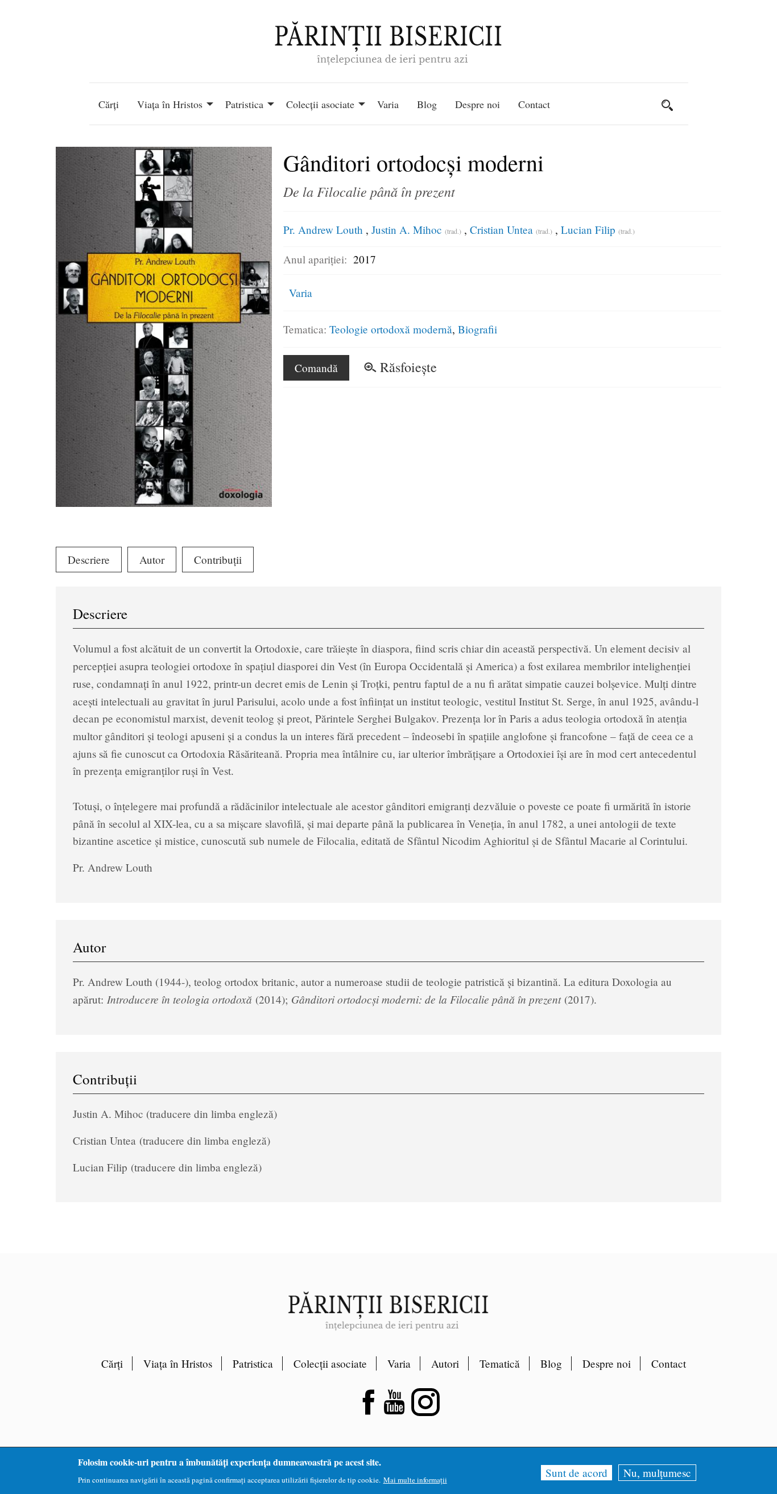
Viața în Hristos (177, 1363)
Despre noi (606, 1363)
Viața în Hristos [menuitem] (169, 104)
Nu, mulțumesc (657, 1473)
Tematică (500, 1363)
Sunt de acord (576, 1473)
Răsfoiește (408, 367)
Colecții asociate (330, 1363)
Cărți (112, 1363)
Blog (551, 1363)
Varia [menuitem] (388, 104)
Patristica (253, 1363)
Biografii (477, 329)
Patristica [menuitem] (244, 104)
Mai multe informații (415, 1480)
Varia (300, 293)
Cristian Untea (501, 229)
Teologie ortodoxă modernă (390, 329)
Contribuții (218, 559)
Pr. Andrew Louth (323, 229)
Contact (668, 1363)
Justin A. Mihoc (406, 229)
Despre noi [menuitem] (477, 104)
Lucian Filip (588, 229)
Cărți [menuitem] (108, 104)
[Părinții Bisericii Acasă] (388, 42)
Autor (151, 559)
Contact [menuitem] (534, 104)
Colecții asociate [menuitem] (320, 104)
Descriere (89, 559)
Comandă (316, 368)
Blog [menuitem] (427, 104)
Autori (445, 1363)
